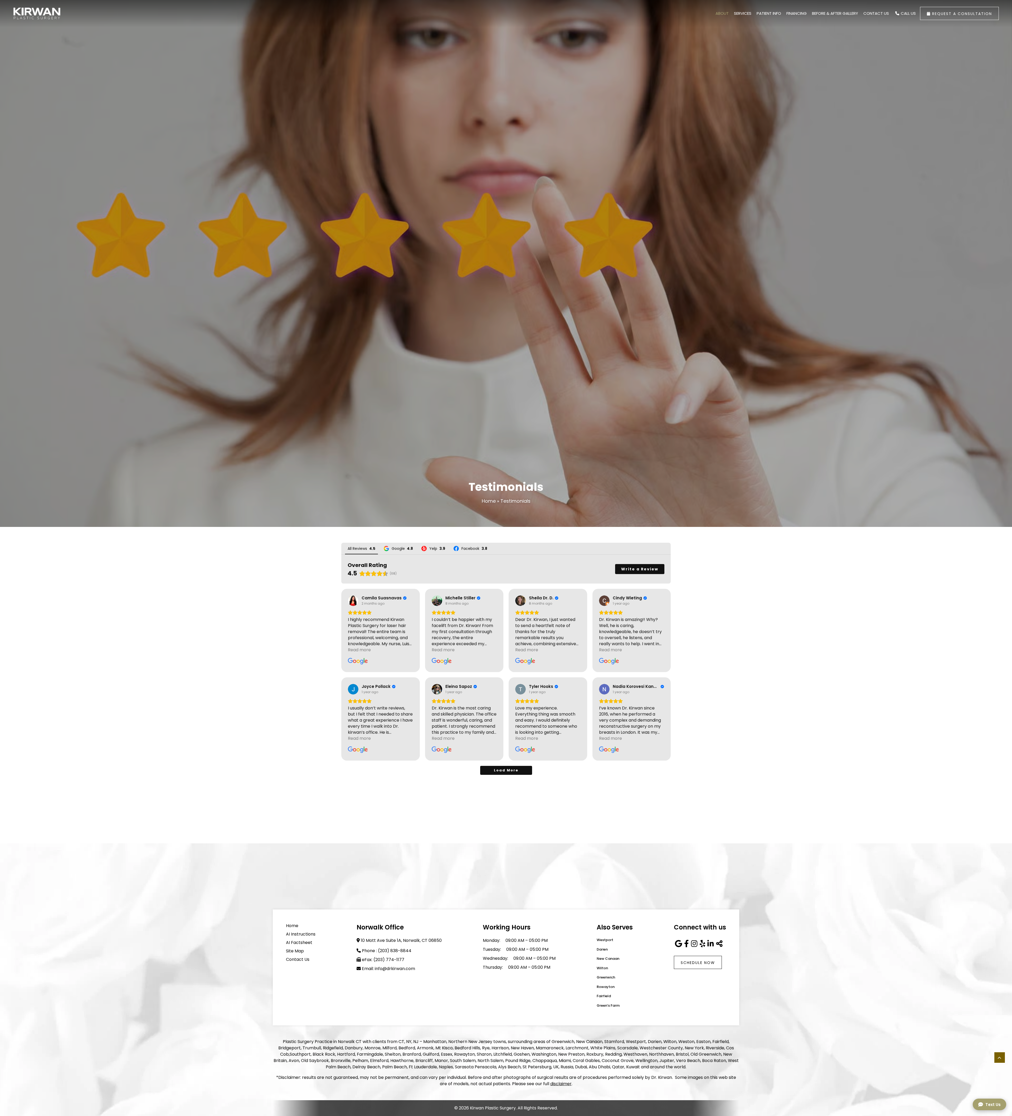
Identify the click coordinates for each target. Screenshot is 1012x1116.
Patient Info (769, 13)
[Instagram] (694, 943)
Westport (605, 939)
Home (489, 501)
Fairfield (604, 995)
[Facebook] (686, 943)
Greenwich (606, 977)
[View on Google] (353, 600)
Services (742, 13)
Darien (602, 949)
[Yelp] (702, 943)
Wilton (602, 968)
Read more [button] (359, 650)
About (722, 13)
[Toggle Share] (719, 944)
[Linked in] (710, 943)
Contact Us (876, 13)
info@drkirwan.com (395, 969)
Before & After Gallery (835, 13)
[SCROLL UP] (999, 1057)
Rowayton (606, 986)
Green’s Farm (608, 1005)
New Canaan (608, 958)
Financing (796, 13)
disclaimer (561, 1084)
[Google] (678, 943)
